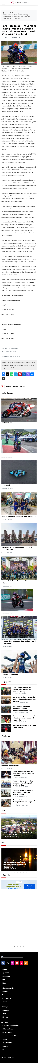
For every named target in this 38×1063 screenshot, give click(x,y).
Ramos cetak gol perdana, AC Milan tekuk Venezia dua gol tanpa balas (24, 718)
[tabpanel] (19, 827)
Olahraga (4, 1007)
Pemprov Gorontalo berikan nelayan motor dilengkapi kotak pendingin (23, 783)
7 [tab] (23, 873)
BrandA (4, 1039)
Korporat (4, 1046)
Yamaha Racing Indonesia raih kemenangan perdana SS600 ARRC (18, 673)
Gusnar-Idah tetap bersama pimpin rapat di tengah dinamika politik (23, 792)
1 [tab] (13, 840)
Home (7, 13)
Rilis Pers (4, 1017)
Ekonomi (4, 995)
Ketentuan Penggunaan (10, 1025)
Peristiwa (4, 991)
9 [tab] (29, 873)
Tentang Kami (6, 1032)
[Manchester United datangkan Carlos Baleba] (6, 728)
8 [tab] (26, 873)
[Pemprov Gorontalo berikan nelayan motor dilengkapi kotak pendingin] (6, 784)
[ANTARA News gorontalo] (21, 2)
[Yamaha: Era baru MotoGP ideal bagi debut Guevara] (19, 441)
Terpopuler (6, 682)
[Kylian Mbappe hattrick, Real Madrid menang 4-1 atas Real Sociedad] (6, 774)
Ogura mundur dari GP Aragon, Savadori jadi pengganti (18, 484)
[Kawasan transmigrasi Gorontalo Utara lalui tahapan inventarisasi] (19, 753)
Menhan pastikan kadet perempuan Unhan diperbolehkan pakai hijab (22, 709)
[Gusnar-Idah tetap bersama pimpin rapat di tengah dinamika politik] (6, 793)
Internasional (6, 998)
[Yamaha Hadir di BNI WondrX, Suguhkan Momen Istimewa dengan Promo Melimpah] (19, 503)
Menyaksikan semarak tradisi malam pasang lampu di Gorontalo (17, 864)
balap (15, 386)
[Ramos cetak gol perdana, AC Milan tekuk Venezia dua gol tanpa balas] (6, 719)
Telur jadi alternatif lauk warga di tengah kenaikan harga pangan (24, 802)
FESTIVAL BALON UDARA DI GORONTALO (17, 833)
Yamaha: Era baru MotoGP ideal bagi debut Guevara (18, 453)
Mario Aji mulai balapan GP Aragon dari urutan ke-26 (16, 422)
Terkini (4, 969)
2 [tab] (16, 840)
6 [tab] (20, 873)
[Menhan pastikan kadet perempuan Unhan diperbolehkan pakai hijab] (6, 709)
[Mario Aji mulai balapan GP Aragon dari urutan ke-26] (19, 410)
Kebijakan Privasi (7, 1029)
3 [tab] (19, 840)
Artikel (3, 1014)
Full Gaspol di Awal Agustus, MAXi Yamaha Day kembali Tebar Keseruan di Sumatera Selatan (17, 581)
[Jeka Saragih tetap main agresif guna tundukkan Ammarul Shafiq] (6, 691)
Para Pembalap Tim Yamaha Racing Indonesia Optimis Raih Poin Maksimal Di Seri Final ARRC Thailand (17, 17)
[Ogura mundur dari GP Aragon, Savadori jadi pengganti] (19, 472)
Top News (5, 736)
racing (22, 386)
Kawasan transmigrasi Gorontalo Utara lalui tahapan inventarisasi (18, 765)
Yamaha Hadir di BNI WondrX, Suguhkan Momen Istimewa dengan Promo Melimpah (18, 515)
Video (3, 843)
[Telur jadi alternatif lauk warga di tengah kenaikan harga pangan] (6, 803)
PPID (3, 1049)
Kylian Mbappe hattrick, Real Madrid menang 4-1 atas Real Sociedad (23, 774)
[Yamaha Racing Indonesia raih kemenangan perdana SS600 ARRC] (19, 661)
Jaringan (4, 1022)
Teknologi (15, 13)
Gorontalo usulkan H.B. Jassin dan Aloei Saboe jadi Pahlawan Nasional (24, 699)
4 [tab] (22, 840)
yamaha (8, 386)
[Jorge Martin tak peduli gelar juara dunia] (17, 600)
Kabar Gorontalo (7, 988)
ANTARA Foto (6, 1043)
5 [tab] (25, 840)
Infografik (5, 875)
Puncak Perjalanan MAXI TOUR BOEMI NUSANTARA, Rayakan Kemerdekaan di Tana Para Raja (16, 548)
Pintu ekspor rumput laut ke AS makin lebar (18, 939)
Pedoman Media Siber (9, 1036)
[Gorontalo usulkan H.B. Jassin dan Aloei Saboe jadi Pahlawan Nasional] (6, 700)
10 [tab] (32, 873)
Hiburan (4, 1002)
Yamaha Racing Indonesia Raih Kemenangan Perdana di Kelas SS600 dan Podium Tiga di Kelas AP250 (18, 641)
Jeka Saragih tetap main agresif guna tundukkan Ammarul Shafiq (22, 690)
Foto (3, 811)
